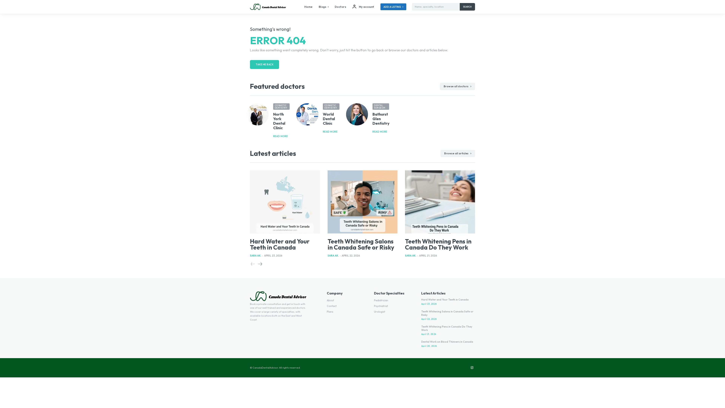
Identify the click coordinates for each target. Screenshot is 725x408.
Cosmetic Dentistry (281, 106)
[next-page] (260, 264)
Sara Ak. (255, 255)
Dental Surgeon (379, 106)
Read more (280, 136)
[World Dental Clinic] (307, 114)
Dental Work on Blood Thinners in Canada (447, 341)
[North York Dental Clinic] (258, 114)
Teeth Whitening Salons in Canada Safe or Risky (361, 244)
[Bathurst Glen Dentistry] (357, 114)
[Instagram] (472, 368)
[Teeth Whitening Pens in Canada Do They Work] (440, 201)
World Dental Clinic (329, 119)
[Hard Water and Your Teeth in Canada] (285, 201)
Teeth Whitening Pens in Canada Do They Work (438, 244)
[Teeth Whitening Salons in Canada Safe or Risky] (363, 201)
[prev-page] (253, 264)
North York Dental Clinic (279, 121)
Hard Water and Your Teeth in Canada (280, 244)
